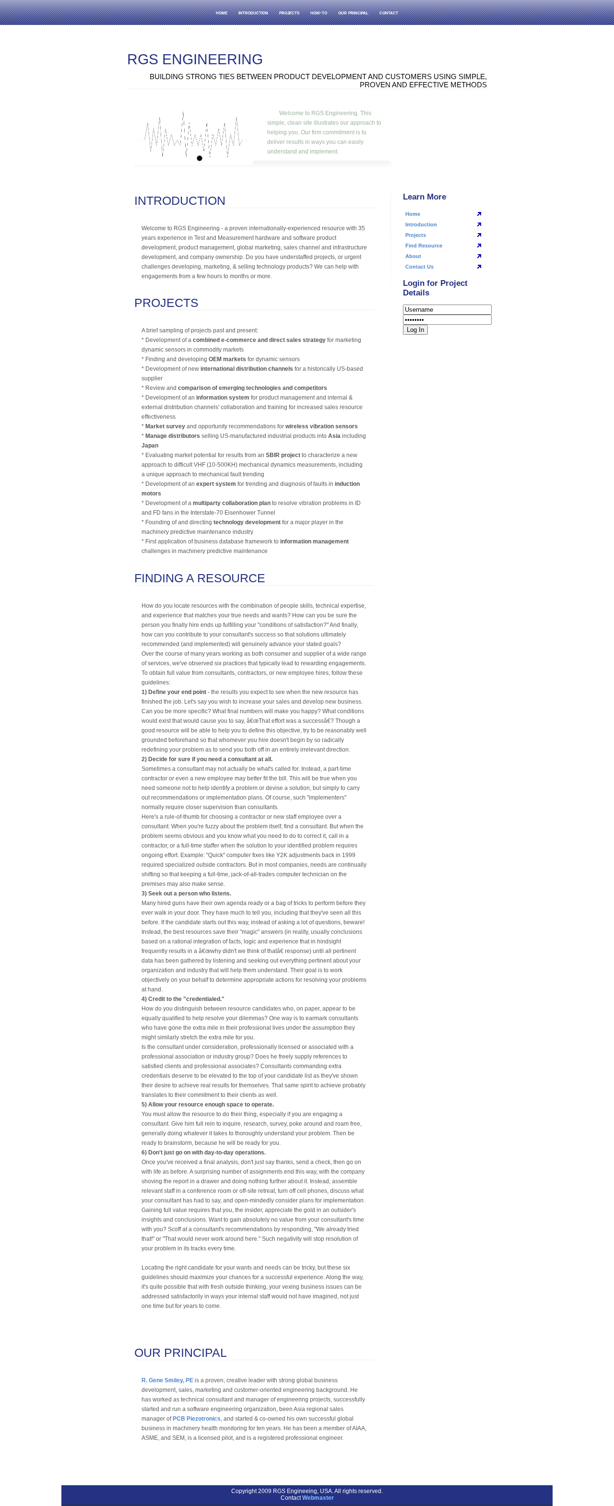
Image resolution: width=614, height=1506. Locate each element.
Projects (415, 235)
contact (388, 12)
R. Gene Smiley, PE (167, 1380)
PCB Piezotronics (197, 1418)
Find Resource (423, 245)
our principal (353, 12)
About (413, 256)
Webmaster (318, 1497)
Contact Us (419, 267)
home (221, 12)
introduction (253, 12)
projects (289, 12)
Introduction (421, 224)
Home (412, 214)
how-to (318, 12)
